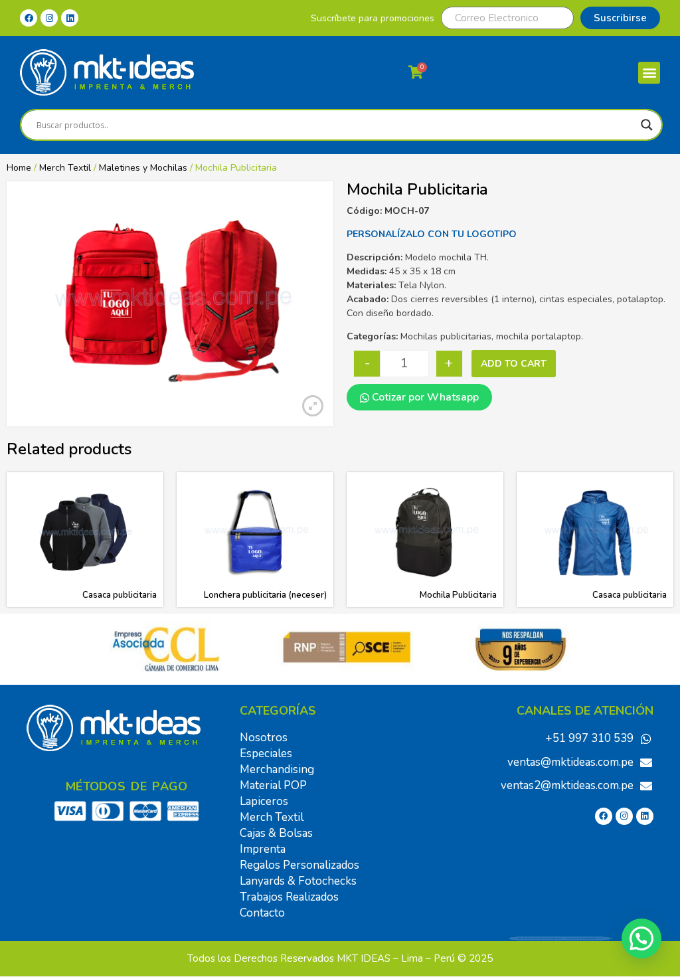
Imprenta (263, 849)
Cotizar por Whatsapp (424, 397)
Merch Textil (65, 167)
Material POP (273, 785)
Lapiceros (264, 801)
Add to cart (514, 363)
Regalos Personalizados (299, 865)
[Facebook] (28, 18)
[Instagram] (49, 18)
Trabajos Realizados (289, 897)
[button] (649, 73)
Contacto (262, 913)
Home (19, 167)
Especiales (266, 753)
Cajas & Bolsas (276, 833)
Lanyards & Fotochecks (298, 881)
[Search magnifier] (647, 125)
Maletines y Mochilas (143, 167)
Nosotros (264, 737)
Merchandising (277, 769)
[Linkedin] (69, 18)
